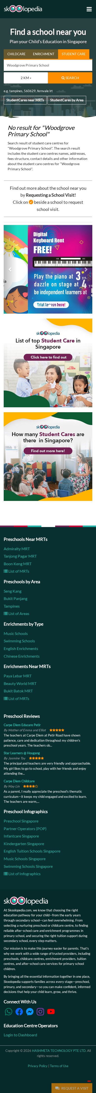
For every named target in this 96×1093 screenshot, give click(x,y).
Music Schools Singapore (25, 858)
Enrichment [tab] (43, 54)
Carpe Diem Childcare (19, 781)
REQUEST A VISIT (74, 1088)
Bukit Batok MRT (18, 691)
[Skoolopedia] (23, 9)
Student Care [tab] (74, 54)
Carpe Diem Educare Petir (22, 725)
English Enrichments (21, 648)
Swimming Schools (19, 641)
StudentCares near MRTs (25, 100)
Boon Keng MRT (18, 563)
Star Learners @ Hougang (22, 753)
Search (72, 78)
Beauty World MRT (20, 683)
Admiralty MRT (17, 548)
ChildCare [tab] (16, 54)
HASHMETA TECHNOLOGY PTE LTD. (59, 1051)
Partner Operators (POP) (25, 828)
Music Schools (16, 633)
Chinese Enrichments (22, 656)
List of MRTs (18, 571)
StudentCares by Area (66, 100)
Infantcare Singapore (21, 836)
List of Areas (18, 613)
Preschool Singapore (21, 821)
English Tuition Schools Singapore (32, 851)
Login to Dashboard (20, 1035)
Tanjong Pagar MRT (20, 556)
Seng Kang (12, 591)
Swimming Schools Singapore (28, 866)
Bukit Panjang (15, 598)
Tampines (12, 606)
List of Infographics (24, 873)
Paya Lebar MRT (18, 675)
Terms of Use (59, 1066)
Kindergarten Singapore (24, 843)
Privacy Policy (38, 1066)
